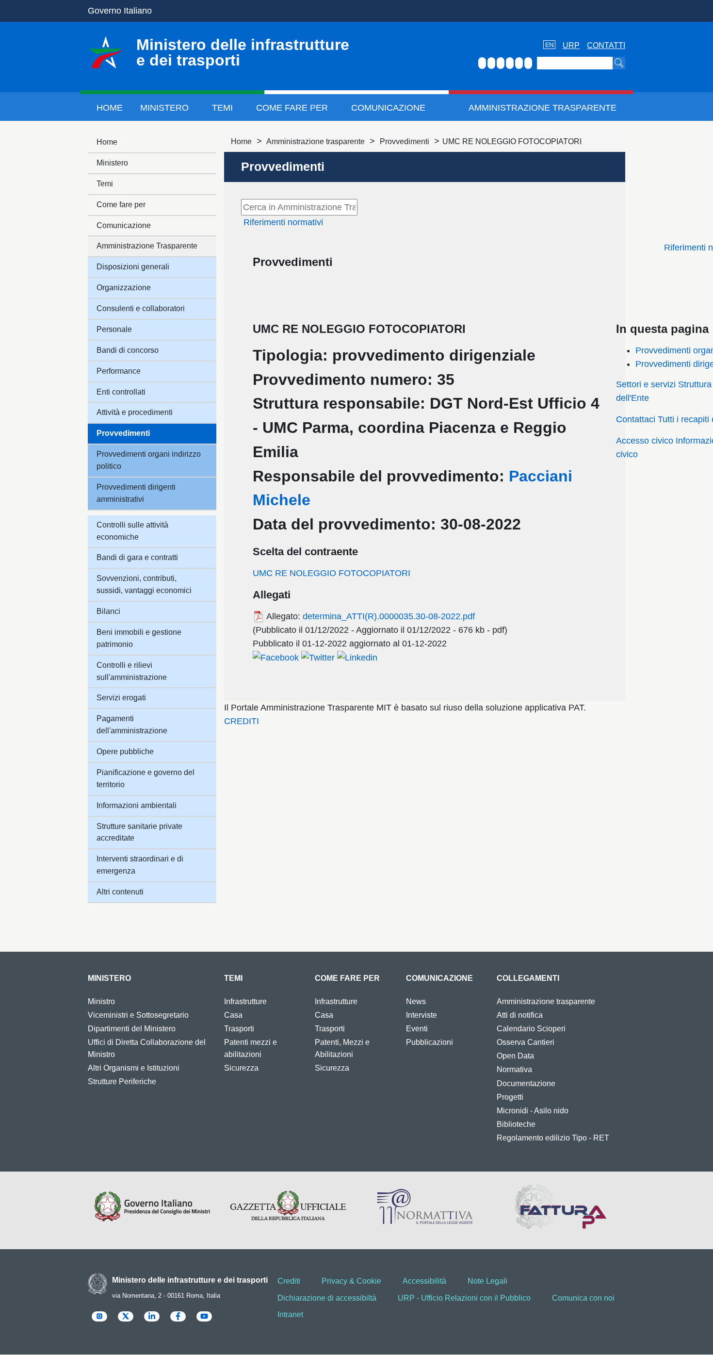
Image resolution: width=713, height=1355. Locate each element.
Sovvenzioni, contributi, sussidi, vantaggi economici (144, 584)
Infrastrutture (245, 1001)
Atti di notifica (520, 1015)
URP (571, 45)
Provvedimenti (404, 141)
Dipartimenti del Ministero (132, 1029)
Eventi (417, 1029)
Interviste (421, 1015)
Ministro (101, 1001)
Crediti (288, 1281)
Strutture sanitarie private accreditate (139, 832)
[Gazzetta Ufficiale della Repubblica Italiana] (288, 1206)
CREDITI (241, 721)
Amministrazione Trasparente (542, 108)
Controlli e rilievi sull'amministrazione (132, 671)
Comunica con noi (583, 1298)
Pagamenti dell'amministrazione (132, 724)
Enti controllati (121, 392)
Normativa (514, 1069)
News (416, 1001)
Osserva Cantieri (525, 1042)
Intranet (290, 1314)
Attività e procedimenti (135, 412)
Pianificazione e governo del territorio (145, 778)
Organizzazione (124, 287)
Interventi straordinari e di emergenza (140, 865)
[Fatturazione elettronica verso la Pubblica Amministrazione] (561, 1206)
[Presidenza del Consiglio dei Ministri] (152, 1206)
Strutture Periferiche (122, 1081)
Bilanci (108, 611)
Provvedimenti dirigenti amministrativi (136, 493)
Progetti (510, 1097)
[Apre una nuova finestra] (276, 657)
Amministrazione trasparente (315, 141)
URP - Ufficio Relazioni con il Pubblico (464, 1298)
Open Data (515, 1056)
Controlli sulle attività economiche (132, 531)
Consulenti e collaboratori (141, 308)
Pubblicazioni (429, 1042)
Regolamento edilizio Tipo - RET (553, 1138)
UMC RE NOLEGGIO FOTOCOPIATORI (331, 573)
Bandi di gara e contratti (137, 557)
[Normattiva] (424, 1206)
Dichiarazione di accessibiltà (326, 1298)
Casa (233, 1015)
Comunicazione (388, 108)
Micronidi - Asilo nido (532, 1111)
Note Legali (487, 1281)
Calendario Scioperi (531, 1029)
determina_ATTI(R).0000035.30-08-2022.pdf (389, 616)
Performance (119, 371)
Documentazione (526, 1083)
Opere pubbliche (125, 751)
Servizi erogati (121, 698)
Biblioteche (516, 1124)
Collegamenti (528, 978)
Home (110, 108)
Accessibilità (424, 1281)
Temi (222, 108)
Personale (114, 329)
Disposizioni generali (133, 267)
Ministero (164, 108)
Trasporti (239, 1029)
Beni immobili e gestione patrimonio (139, 638)
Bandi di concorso (128, 350)
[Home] (106, 52)
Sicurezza (241, 1068)
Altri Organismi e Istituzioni (133, 1068)
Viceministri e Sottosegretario (138, 1015)
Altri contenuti (120, 892)
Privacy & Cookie (351, 1281)
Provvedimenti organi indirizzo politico (149, 460)
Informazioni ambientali (137, 805)
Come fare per (292, 108)
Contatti (606, 45)
